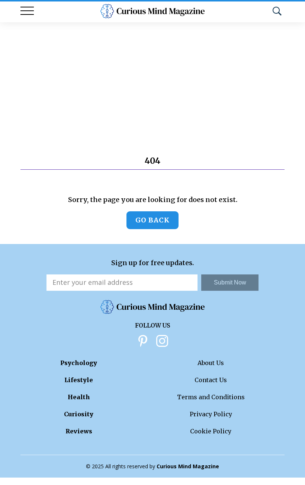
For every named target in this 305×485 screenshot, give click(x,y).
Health (79, 397)
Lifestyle (78, 380)
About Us (211, 363)
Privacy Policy (211, 414)
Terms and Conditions (211, 397)
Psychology (78, 363)
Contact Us (211, 380)
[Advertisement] (152, 78)
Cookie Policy (210, 431)
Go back (152, 220)
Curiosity (78, 414)
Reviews (78, 431)
